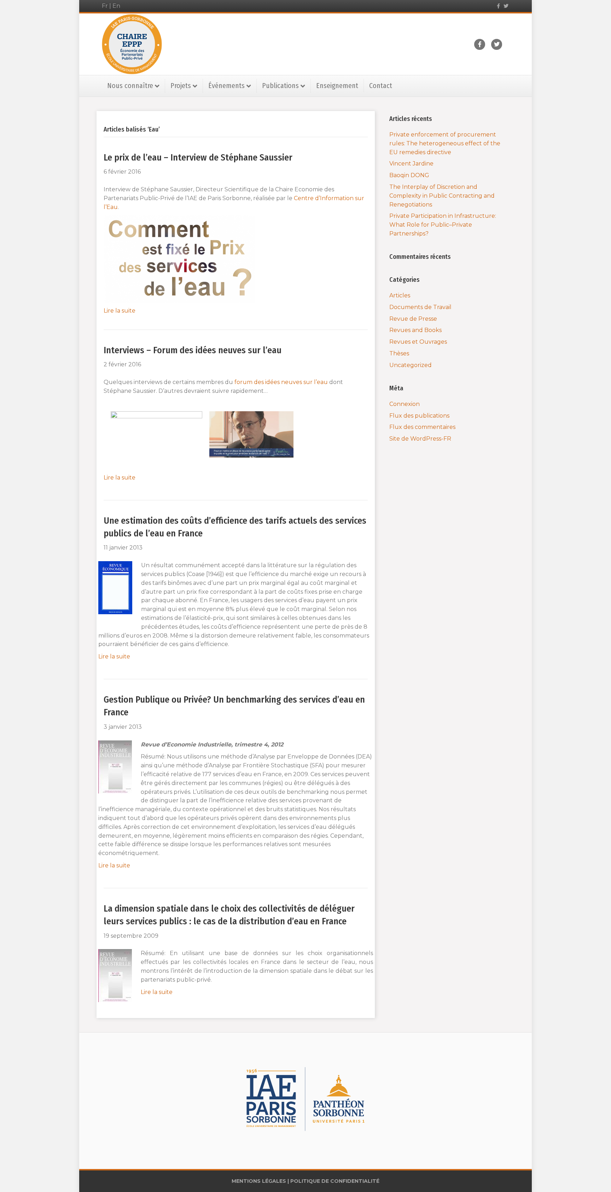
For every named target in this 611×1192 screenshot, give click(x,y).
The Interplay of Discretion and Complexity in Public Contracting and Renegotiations (442, 196)
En (116, 5)
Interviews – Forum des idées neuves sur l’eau (192, 350)
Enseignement (337, 85)
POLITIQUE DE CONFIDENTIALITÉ (334, 1181)
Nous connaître (130, 85)
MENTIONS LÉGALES (259, 1181)
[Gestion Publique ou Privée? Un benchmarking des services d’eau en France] (115, 766)
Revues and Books (415, 330)
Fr (105, 5)
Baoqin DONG (409, 175)
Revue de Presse (413, 318)
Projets (180, 85)
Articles (399, 295)
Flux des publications (419, 415)
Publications (280, 85)
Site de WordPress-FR (420, 438)
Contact (380, 85)
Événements (226, 85)
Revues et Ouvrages (418, 341)
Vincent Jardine (411, 163)
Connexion (404, 404)
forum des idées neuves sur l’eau (281, 382)
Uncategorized (410, 365)
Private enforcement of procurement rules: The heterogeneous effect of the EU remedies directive (444, 143)
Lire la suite (119, 310)
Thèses (399, 353)
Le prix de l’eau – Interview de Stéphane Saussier (198, 157)
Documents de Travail (420, 307)
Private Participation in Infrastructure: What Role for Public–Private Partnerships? (442, 225)
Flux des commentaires (422, 427)
